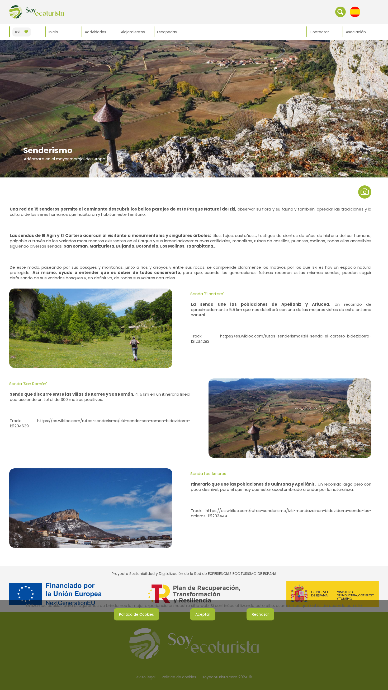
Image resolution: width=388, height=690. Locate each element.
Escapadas (167, 32)
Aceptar (202, 614)
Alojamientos (133, 32)
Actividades (95, 32)
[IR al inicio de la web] (36, 11)
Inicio (53, 32)
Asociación (356, 32)
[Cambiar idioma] (355, 11)
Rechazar (260, 614)
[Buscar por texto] (340, 11)
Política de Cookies (136, 614)
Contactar (319, 32)
